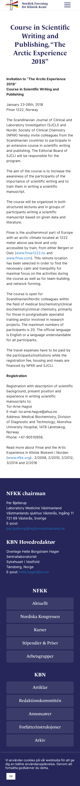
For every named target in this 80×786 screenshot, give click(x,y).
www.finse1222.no (31, 253)
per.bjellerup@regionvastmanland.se (35, 528)
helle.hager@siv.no (34, 572)
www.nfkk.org (19, 457)
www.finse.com (18, 258)
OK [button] (11, 776)
